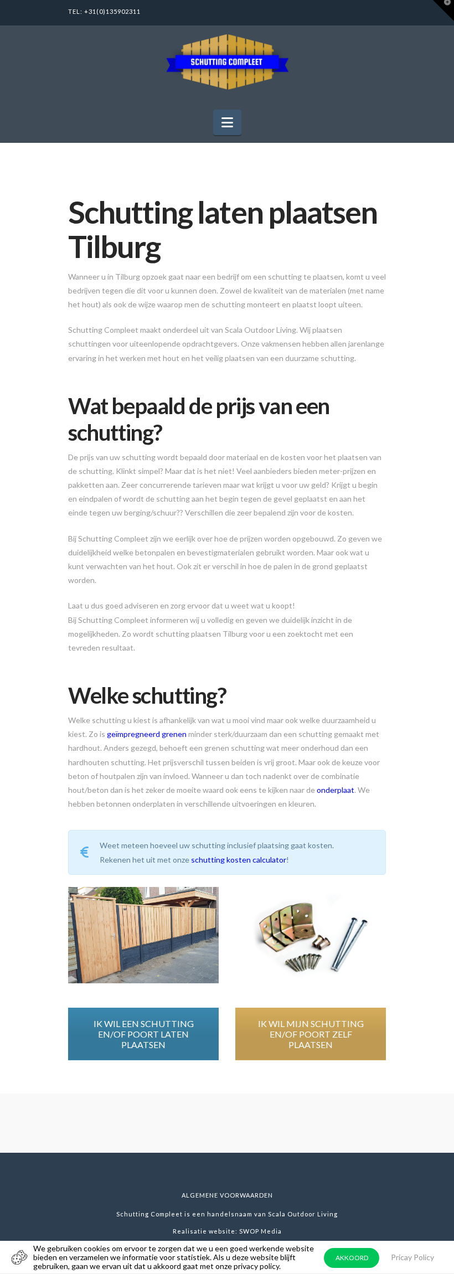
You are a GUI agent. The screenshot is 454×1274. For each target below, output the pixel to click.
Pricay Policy (412, 1257)
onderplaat (335, 790)
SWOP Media (260, 1231)
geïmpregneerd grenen (147, 734)
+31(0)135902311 (112, 11)
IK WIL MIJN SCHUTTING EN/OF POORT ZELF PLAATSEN (311, 1034)
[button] (227, 122)
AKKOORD (352, 1258)
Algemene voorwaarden (227, 1195)
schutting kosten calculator (238, 859)
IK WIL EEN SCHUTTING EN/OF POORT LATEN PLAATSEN (144, 1034)
